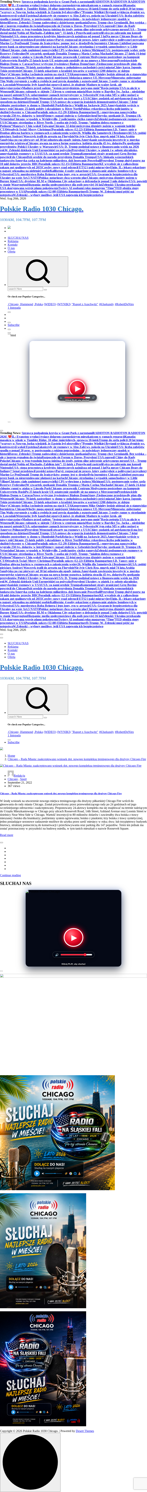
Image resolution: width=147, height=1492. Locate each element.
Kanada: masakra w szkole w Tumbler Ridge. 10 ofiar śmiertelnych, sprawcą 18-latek (68, 7)
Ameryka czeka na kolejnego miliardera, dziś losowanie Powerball (58, 160)
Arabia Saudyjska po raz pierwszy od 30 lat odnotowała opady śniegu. (67, 138)
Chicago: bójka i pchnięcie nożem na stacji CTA (40, 74)
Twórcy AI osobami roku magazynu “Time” (86, 188)
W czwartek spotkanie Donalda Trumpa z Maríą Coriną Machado (69, 53)
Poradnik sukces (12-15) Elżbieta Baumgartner (68, 164)
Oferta (11, 251)
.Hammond (26, 304)
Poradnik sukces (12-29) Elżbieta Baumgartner (66, 112)
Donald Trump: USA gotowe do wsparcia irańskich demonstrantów (73, 101)
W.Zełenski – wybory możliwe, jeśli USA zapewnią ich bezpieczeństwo (58, 195)
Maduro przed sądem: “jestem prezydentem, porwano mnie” (61, 88)
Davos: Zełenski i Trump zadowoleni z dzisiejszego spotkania (48, 22)
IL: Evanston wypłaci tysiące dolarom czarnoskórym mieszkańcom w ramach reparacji (68, 5)
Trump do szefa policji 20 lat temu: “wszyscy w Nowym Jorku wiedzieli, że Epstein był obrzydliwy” (72, 10)
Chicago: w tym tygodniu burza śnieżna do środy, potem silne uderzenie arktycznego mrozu (68, 29)
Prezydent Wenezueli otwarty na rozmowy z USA (57, 98)
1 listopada (14, 307)
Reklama (13, 241)
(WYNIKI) (64, 304)
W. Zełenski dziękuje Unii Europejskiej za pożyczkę (38, 150)
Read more (6, 835)
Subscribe (14, 325)
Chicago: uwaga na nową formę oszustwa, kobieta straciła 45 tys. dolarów (75, 143)
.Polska (38, 304)
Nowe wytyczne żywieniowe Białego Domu (60, 64)
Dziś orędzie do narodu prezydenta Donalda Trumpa (61, 157)
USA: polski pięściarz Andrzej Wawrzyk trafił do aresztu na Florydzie (73, 134)
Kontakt (12, 244)
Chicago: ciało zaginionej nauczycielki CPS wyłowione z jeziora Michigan (56, 50)
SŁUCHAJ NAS (18, 237)
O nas (11, 248)
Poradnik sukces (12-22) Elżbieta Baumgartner (82, 129)
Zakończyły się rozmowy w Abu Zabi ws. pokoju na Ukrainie (77, 15)
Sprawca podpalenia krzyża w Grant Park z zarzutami (57, 1)
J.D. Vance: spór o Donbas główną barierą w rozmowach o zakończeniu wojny (68, 131)
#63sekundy (106, 304)
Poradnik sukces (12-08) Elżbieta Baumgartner (55, 191)
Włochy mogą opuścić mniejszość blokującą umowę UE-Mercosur (68, 77)
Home (11, 755)
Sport (23, 779)
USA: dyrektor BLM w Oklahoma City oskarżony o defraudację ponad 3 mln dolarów (72, 181)
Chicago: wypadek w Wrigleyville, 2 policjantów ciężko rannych (55, 119)
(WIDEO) (50, 304)
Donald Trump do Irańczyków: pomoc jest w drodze (54, 43)
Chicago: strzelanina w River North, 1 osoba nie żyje (40, 122)
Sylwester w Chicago (22, 112)
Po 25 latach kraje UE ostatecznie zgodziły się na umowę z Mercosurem (71, 60)
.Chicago (13, 304)
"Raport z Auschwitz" (85, 304)
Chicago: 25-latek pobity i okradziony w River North (46, 108)
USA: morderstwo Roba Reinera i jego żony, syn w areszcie (51, 174)
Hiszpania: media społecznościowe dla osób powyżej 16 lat (64, 184)
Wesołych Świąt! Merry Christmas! (29, 129)
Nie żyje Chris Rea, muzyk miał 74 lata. (99, 136)
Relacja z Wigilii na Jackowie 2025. (84, 105)
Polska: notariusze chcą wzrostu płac (63, 177)
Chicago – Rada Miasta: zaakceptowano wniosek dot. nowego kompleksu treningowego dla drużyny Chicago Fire (77, 759)
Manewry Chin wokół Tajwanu (32, 126)
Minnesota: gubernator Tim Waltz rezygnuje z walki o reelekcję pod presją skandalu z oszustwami (70, 79)
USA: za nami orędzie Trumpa (61, 153)
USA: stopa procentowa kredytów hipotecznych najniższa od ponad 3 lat (59, 36)
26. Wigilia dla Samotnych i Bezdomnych (103, 133)
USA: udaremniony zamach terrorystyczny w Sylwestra (59, 95)
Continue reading (10, 875)
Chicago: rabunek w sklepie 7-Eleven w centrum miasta (49, 91)
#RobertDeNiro (124, 304)
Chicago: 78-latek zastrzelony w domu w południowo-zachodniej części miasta (63, 67)
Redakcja (19, 775)
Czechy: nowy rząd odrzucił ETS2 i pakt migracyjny (76, 167)
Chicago (13, 779)
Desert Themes (85, 1431)
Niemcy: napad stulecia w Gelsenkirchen (70, 115)
